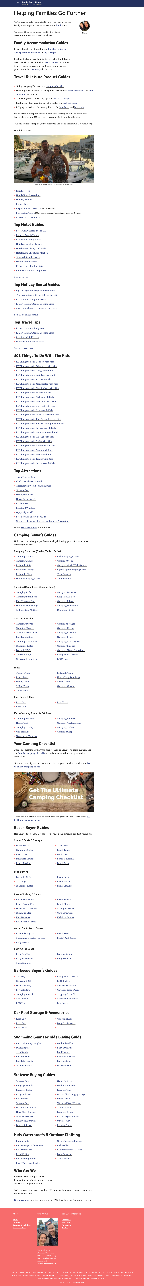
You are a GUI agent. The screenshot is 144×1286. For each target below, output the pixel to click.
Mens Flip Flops (24, 913)
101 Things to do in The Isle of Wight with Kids (40, 423)
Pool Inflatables (65, 1043)
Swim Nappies (23, 963)
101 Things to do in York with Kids (33, 379)
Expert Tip (21, 204)
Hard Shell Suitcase (26, 1112)
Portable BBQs (23, 650)
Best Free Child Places (27, 337)
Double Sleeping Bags (27, 605)
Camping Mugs (65, 637)
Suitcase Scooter (24, 1116)
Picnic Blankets (65, 886)
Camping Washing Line (69, 723)
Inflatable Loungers (26, 859)
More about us (50, 1264)
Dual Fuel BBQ (23, 985)
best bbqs (64, 107)
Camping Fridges (66, 624)
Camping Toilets (65, 727)
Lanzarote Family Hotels (29, 239)
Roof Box (21, 707)
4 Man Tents (63, 682)
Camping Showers (25, 718)
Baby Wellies (22, 1154)
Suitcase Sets (22, 1103)
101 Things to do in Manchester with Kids (37, 384)
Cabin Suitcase (64, 1081)
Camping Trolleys (25, 727)
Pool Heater (63, 1052)
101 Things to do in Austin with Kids (34, 450)
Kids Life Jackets (65, 917)
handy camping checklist (32, 753)
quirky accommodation (27, 52)
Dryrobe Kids (64, 1065)
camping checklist (55, 86)
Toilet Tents (22, 690)
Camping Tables (24, 561)
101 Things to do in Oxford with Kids (35, 397)
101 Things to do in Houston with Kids (35, 445)
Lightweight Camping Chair (71, 570)
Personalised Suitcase (27, 1107)
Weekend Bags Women (69, 1103)
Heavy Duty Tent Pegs (68, 677)
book (59, 25)
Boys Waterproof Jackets (28, 1163)
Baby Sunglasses (24, 958)
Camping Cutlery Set (27, 641)
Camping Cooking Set (68, 641)
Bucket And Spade (66, 938)
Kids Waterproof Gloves (69, 1150)
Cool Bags (21, 881)
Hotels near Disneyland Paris (31, 248)
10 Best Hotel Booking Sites (30, 266)
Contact (16, 1222)
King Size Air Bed (66, 597)
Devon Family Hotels (27, 262)
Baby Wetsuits (64, 954)
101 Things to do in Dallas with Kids (34, 441)
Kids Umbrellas (24, 1150)
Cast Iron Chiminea (67, 985)
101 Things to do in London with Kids (35, 362)
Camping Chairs (24, 556)
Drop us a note (22, 1200)
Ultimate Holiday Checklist (30, 341)
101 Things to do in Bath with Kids (33, 392)
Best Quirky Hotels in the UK (31, 231)
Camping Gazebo (66, 686)
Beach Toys (63, 933)
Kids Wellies (63, 1145)
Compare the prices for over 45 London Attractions (42, 521)
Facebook (66, 1220)
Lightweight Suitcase (27, 1121)
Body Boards (22, 942)
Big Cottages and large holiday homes (35, 290)
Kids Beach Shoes (66, 1056)
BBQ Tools (62, 659)
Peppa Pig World (24, 512)
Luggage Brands (24, 1085)
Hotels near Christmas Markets (32, 253)
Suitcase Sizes (23, 1081)
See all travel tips (23, 348)
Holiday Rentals (24, 199)
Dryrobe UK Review (26, 908)
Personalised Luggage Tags (71, 1094)
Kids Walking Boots (26, 1158)
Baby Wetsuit (64, 1061)
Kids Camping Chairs (68, 556)
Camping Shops (65, 732)
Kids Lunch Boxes (25, 637)
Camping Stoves (24, 624)
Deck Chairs (63, 854)
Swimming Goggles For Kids (30, 938)
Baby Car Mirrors (66, 1023)
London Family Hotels (27, 235)
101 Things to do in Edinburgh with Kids (36, 366)
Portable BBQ (23, 990)
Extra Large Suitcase (68, 1116)
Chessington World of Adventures (33, 486)
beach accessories (76, 90)
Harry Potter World (26, 499)
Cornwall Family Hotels (28, 257)
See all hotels (21, 277)
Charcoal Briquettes (26, 659)
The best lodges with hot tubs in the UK (36, 295)
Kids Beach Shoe (24, 899)
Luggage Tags (64, 1090)
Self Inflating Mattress (27, 610)
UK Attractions (29, 527)
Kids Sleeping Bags (25, 601)
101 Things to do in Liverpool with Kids (36, 401)
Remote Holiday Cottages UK (31, 270)
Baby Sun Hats (23, 954)
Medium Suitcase (66, 1085)
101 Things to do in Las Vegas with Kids (36, 428)
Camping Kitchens (66, 632)
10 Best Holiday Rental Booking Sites (35, 304)
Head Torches (23, 723)
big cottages (50, 52)
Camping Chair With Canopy (72, 565)
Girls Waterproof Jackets (70, 1141)
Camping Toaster (25, 628)
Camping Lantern (66, 718)
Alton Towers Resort (26, 477)
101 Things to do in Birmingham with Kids (37, 388)
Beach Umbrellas (66, 859)
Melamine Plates (24, 646)
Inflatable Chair (24, 574)
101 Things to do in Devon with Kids (34, 410)
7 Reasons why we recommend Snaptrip (36, 308)
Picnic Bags (63, 877)
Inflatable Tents (65, 673)
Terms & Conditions (22, 1225)
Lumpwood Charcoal (68, 654)
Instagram (66, 1225)
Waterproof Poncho (26, 736)
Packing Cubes (64, 1125)
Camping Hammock (67, 605)
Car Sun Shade (64, 1019)
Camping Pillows (65, 601)
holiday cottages (57, 49)
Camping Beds (23, 592)
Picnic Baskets (64, 881)
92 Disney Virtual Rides (28, 217)
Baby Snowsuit (64, 1154)
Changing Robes (65, 908)
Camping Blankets (66, 592)
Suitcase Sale (63, 1099)
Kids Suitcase (23, 1099)
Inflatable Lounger (26, 570)
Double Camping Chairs (28, 578)
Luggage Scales (24, 1090)
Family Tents (22, 682)
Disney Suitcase (24, 1125)
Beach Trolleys (23, 863)
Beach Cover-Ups (25, 904)
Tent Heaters (64, 578)
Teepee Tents (23, 673)
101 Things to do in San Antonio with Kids (37, 432)
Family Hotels (23, 191)
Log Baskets (63, 1003)
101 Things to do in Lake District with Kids (37, 415)
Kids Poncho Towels (26, 922)
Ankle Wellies (64, 1158)
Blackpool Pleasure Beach (29, 481)
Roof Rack (62, 702)
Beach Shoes (63, 904)
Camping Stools (65, 561)
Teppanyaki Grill (66, 994)
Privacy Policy (19, 1228)
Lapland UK (22, 503)
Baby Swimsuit (64, 958)
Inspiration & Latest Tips (29, 208)
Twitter (65, 1228)
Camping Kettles (65, 628)
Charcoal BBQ (23, 654)
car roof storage (61, 98)
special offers (51, 62)
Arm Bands (22, 1052)
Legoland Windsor (25, 508)
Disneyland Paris (24, 495)
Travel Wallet (64, 1107)
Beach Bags (63, 863)
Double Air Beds (65, 610)
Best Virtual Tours (25, 213)
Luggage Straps (65, 1112)
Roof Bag (21, 702)
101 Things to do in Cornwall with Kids (35, 406)
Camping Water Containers (71, 650)
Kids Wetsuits (23, 917)
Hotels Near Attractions (28, 195)
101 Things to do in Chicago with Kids (35, 437)
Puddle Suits (22, 1141)
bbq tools (79, 107)
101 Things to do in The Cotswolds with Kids (38, 419)
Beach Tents (22, 677)
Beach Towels (64, 899)
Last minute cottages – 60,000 (31, 299)
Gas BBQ (20, 976)
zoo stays (37, 69)
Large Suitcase (23, 1094)
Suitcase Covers (65, 1121)
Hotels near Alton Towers (29, 244)
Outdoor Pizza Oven (27, 632)
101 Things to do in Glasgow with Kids (35, 370)
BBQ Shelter (63, 981)
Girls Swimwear (65, 913)
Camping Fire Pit (66, 646)
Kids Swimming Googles (28, 1043)
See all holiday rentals (26, 315)
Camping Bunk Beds (26, 597)
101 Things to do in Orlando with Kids (35, 463)
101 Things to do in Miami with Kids (34, 454)
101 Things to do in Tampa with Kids (34, 459)
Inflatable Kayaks (25, 933)
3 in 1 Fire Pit (22, 998)
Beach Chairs (23, 854)
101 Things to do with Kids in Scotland (35, 375)
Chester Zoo (22, 490)
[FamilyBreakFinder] (31, 3)
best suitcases (70, 103)
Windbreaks (22, 732)
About (15, 1220)
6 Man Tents (22, 686)
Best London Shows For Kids (31, 517)
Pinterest (66, 1222)
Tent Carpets (64, 574)
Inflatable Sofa (23, 565)
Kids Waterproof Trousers (29, 1145)
